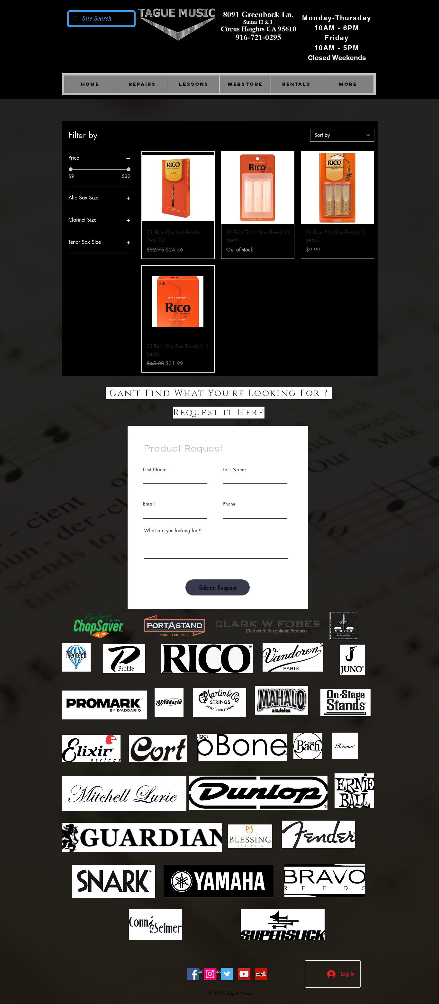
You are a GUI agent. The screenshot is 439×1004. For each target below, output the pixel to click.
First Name (154, 469)
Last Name (234, 469)
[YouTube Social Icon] (244, 974)
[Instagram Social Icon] (210, 974)
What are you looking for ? (172, 530)
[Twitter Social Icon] (227, 974)
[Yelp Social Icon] (261, 974)
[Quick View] (178, 188)
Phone (229, 503)
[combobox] (342, 135)
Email (149, 503)
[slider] (71, 169)
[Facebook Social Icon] (193, 974)
